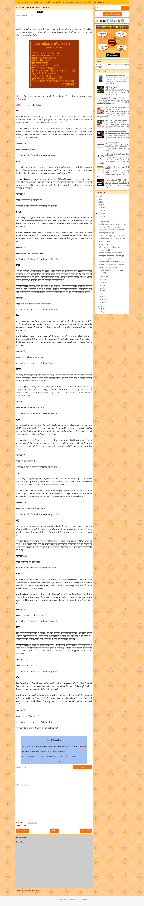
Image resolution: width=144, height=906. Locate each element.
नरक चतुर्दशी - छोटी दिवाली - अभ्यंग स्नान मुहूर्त (111, 256)
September (103, 279)
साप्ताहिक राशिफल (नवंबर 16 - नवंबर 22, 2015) (112, 238)
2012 (99, 312)
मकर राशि (54, 621)
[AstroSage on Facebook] (108, 22)
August (102, 282)
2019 (99, 205)
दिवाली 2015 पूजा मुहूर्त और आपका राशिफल (110, 253)
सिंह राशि (54, 363)
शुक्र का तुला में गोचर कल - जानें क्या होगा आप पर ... (112, 227)
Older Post (86, 831)
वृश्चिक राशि (55, 514)
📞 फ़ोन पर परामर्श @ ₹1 (112, 143)
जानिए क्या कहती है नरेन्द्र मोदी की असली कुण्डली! (111, 98)
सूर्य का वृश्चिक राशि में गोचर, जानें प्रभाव (116, 132)
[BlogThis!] (31, 823)
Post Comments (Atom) (31, 891)
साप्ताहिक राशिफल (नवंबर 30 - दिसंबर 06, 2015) (112, 224)
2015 (99, 216)
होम (31, 2)
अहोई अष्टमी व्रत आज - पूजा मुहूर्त (108, 267)
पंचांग (107, 2)
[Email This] (29, 823)
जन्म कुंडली (47, 2)
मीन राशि (53, 722)
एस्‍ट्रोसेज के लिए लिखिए (112, 14)
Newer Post (22, 831)
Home (54, 831)
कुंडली (109, 65)
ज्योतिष (115, 65)
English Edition (38, 2)
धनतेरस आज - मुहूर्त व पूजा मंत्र (107, 259)
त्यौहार (121, 65)
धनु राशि (53, 568)
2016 (99, 213)
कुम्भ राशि (54, 671)
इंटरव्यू (105, 65)
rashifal (23, 825)
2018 (99, 208)
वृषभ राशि (54, 206)
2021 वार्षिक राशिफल (111, 87)
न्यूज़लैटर (126, 65)
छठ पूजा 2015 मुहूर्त (104, 241)
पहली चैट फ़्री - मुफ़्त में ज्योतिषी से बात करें (116, 120)
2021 (99, 199)
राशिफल (99, 67)
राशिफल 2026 (92, 2)
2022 (99, 196)
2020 (99, 202)
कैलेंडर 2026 (100, 2)
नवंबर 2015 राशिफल (104, 273)
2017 (99, 211)
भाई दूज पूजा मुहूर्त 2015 (105, 244)
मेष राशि (53, 155)
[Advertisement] (52, 21)
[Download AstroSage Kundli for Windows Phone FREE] (104, 22)
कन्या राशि (54, 413)
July (101, 285)
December (103, 219)
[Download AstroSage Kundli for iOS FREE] (100, 22)
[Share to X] (33, 823)
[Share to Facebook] (34, 823)
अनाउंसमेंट (99, 65)
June (101, 288)
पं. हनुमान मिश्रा (41, 728)
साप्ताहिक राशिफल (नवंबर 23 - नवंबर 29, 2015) (112, 230)
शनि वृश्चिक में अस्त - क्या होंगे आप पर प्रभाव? (111, 247)
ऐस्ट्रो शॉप (61, 2)
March (102, 297)
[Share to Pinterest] (36, 823)
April (101, 294)
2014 (99, 306)
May (101, 291)
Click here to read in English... (28, 105)
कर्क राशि (54, 309)
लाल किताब (78, 2)
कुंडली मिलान (54, 2)
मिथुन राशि (54, 259)
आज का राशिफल (70, 2)
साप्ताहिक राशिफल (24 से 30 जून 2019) (116, 180)
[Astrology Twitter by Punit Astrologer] (111, 22)
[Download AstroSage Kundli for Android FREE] (97, 22)
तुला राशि (54, 467)
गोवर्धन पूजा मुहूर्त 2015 (105, 250)
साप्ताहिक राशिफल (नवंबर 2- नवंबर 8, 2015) (111, 270)
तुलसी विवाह (83, 746)
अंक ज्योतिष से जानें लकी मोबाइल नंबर (115, 76)
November (103, 222)
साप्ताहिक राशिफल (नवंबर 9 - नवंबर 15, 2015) (111, 261)
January (102, 302)
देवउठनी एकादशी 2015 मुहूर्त (106, 233)
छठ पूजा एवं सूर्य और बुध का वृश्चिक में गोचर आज (111, 236)
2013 (99, 309)
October (102, 277)
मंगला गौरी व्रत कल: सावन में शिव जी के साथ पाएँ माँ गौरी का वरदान (117, 108)
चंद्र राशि (84, 2)
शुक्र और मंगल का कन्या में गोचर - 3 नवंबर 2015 (112, 264)
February (103, 299)
